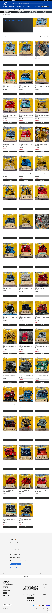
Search (44, 582)
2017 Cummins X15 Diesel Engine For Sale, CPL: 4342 (41, 202)
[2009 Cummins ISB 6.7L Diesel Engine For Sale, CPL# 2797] (26, 481)
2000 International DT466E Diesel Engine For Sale (26, 174)
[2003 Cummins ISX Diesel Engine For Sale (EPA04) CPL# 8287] (42, 481)
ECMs (43, 589)
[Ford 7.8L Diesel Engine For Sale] (10, 221)
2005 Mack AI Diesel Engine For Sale (24, 57)
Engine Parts (5, 7)
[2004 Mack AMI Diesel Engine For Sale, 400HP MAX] (10, 48)
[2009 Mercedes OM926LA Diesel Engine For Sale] (42, 423)
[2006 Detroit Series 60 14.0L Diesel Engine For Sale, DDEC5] (42, 452)
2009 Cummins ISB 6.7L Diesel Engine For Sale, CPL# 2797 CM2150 (9, 491)
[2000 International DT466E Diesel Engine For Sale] (26, 163)
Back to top (26, 576)
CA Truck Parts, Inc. (6, 608)
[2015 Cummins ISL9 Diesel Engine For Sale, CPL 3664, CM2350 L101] (42, 250)
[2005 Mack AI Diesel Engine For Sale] (26, 48)
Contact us (16, 7)
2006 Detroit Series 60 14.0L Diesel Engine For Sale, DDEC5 (42, 462)
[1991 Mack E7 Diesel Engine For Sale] (10, 134)
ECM (23, 6)
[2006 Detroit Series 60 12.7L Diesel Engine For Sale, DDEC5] (42, 394)
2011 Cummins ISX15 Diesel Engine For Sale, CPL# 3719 (9, 462)
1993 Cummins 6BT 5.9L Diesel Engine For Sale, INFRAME (25, 520)
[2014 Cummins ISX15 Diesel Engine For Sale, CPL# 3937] (42, 279)
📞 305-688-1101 (34, 9)
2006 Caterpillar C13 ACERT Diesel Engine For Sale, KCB (42, 116)
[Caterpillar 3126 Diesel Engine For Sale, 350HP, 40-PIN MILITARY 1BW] (26, 423)
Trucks (10, 7)
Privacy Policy (33, 608)
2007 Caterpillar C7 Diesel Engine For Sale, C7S (9, 347)
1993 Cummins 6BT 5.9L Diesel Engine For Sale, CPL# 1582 (41, 58)
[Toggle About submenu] (8, 6)
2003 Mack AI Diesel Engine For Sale (8, 288)
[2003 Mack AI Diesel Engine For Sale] (10, 279)
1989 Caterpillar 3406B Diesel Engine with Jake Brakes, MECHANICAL (9, 174)
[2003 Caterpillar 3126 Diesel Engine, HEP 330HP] (42, 163)
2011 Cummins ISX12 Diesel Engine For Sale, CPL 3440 (9, 87)
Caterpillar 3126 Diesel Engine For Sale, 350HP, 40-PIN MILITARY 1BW (26, 433)
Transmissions (18, 6)
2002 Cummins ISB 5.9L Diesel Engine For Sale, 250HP (25, 318)
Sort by (4, 36)
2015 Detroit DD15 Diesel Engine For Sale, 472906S (9, 520)
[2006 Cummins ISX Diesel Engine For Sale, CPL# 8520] (26, 134)
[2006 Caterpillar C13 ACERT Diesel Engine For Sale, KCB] (42, 105)
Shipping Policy (42, 608)
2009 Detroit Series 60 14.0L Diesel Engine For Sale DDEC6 (26, 116)
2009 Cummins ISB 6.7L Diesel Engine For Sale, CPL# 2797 (25, 491)
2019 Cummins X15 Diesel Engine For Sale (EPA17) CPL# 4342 (25, 260)
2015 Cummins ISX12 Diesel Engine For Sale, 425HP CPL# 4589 (9, 116)
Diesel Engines (11, 6)
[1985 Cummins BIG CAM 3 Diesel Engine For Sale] (26, 279)
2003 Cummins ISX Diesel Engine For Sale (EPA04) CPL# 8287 (41, 491)
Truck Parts (28, 6)
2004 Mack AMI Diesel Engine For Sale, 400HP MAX (10, 58)
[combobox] (27, 3)
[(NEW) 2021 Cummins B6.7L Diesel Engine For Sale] (42, 308)
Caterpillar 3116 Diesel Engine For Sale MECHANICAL (41, 145)
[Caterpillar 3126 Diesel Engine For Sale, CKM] (26, 221)
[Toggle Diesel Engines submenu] (14, 6)
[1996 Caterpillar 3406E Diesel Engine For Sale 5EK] (10, 192)
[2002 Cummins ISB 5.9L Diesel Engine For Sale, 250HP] (26, 308)
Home (3, 6)
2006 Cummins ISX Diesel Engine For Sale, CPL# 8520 (25, 145)
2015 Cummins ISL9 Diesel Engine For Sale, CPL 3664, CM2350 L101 (41, 260)
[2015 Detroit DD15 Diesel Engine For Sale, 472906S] (10, 510)
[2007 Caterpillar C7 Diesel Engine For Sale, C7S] (10, 336)
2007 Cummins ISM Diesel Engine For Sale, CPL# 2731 (25, 347)
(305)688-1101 (6, 587)
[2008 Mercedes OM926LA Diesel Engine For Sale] (42, 336)
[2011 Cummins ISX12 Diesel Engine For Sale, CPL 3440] (10, 77)
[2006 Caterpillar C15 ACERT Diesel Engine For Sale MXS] (26, 192)
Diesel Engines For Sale (7, 14)
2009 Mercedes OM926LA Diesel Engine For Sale (42, 433)
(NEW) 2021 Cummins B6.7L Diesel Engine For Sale (42, 318)
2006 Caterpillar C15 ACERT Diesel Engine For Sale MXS (26, 202)
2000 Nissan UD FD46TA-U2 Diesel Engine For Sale (10, 318)
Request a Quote (37, 6)
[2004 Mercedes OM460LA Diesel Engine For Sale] (42, 221)
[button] (49, 3)
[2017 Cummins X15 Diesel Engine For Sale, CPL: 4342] (42, 192)
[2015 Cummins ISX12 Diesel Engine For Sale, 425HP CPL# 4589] (10, 105)
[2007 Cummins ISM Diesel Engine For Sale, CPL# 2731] (26, 336)
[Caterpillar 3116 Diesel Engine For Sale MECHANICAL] (42, 134)
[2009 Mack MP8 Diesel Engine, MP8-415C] (10, 423)
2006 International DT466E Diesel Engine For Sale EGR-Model (10, 260)
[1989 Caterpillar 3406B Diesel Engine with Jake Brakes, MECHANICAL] (10, 163)
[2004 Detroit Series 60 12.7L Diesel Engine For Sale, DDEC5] (26, 452)
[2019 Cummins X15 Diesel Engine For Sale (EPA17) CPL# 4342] (26, 250)
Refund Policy (37, 608)
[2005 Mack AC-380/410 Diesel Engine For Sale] (26, 365)
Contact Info (48, 610)
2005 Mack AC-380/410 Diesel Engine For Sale (26, 375)
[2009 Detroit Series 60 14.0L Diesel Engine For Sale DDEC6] (26, 105)
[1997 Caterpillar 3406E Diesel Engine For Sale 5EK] (42, 77)
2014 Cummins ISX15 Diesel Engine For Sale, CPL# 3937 (41, 289)
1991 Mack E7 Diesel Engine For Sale (8, 144)
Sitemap (30, 608)
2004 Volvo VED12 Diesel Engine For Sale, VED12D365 (41, 376)
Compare (38, 36)
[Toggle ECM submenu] (24, 6)
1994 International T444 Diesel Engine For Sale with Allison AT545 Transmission (26, 405)
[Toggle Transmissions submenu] (21, 6)
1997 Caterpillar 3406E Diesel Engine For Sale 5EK (42, 87)
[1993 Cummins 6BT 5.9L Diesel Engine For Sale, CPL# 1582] (42, 48)
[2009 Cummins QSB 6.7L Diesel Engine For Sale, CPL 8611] (26, 77)
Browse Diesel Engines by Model (16, 564)
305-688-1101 (44, 12)
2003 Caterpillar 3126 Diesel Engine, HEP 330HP (41, 174)
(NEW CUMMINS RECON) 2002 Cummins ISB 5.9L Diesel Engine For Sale (9, 376)
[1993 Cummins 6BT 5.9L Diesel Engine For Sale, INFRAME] (26, 510)
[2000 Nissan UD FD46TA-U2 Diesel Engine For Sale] (10, 308)
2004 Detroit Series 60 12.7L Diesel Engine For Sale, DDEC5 (26, 462)
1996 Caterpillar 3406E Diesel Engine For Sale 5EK (10, 202)
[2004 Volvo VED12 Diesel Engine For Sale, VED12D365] (42, 365)
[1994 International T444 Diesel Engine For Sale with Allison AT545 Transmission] (26, 394)
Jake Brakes (44, 594)
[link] (19, 530)
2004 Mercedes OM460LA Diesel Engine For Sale (42, 231)
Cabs (43, 592)
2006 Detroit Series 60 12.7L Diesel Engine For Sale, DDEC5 (42, 405)
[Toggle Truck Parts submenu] (30, 6)
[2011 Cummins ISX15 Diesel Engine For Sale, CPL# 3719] (10, 452)
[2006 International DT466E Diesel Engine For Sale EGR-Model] (10, 250)
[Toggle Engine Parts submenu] (7, 7)
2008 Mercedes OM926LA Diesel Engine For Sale (42, 347)
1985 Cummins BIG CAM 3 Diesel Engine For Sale (25, 289)
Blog (12, 7)
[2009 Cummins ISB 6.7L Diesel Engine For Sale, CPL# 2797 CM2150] (10, 481)
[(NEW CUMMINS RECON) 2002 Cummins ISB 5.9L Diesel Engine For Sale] (10, 365)
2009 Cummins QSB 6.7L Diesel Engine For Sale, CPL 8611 (25, 87)
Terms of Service (47, 608)
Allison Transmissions (46, 586)
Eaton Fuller (44, 587)
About (6, 6)
